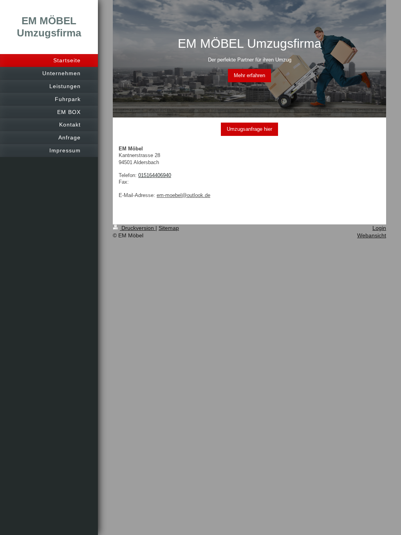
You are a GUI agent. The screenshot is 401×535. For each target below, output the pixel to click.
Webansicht (371, 235)
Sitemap (169, 228)
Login (379, 228)
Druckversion (137, 228)
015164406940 (154, 175)
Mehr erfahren (249, 75)
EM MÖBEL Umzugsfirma (49, 27)
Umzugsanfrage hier (249, 129)
